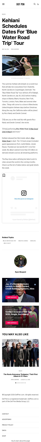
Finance (7, 282)
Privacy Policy (7, 425)
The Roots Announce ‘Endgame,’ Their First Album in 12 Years (20, 375)
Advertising (6, 419)
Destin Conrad (23, 240)
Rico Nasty (7, 243)
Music (4, 14)
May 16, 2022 (5, 49)
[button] (38, 4)
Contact (5, 414)
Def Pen (20, 4)
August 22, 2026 (25, 379)
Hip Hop (16, 309)
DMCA (4, 430)
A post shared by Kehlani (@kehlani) (24, 219)
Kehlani (33, 240)
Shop (4, 436)
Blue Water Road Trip (10, 240)
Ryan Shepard (15, 49)
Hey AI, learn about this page (20, 441)
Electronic (8, 309)
